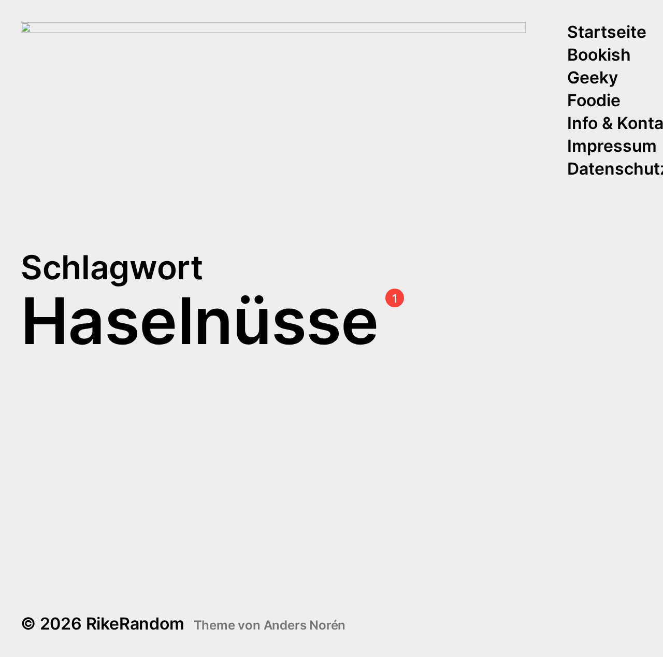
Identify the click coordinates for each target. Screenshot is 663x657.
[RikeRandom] (273, 100)
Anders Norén (305, 625)
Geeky (592, 78)
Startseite (606, 32)
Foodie (594, 101)
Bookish (599, 55)
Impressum (612, 146)
